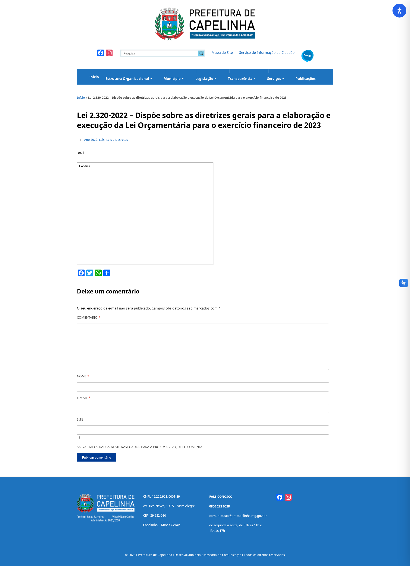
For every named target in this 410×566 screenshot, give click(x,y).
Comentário (88, 317)
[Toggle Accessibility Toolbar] (399, 10)
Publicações (306, 78)
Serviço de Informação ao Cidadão (267, 52)
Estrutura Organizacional (127, 78)
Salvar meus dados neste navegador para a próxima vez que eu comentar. (141, 447)
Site (80, 419)
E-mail (83, 398)
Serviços (274, 78)
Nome (83, 376)
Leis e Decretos (117, 140)
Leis (102, 140)
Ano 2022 (90, 140)
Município (172, 78)
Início (94, 77)
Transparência (240, 78)
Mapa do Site (222, 52)
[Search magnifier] (201, 53)
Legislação (204, 78)
